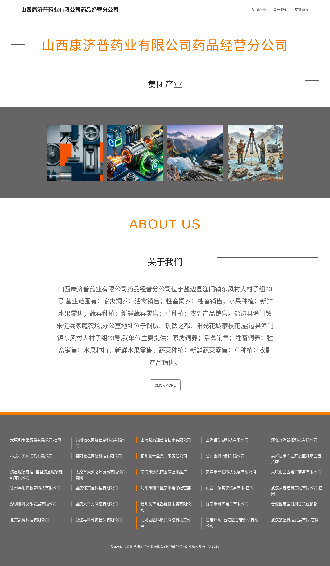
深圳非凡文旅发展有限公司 (33, 504)
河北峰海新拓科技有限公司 (294, 440)
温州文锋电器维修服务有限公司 (166, 507)
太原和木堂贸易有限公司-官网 (36, 440)
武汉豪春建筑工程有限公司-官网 (297, 491)
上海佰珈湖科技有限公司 (227, 440)
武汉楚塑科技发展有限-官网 (295, 520)
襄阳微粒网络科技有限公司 (98, 456)
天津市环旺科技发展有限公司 (231, 472)
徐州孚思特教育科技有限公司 (35, 488)
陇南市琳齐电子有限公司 (227, 504)
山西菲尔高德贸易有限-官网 (229, 488)
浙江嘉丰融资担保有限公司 (98, 520)
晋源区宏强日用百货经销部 (294, 504)
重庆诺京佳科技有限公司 (96, 488)
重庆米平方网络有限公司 (96, 504)
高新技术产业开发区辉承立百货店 (296, 459)
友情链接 (301, 9)
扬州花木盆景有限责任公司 (164, 456)
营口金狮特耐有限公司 (225, 456)
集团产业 (259, 9)
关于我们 (280, 9)
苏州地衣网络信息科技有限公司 (100, 443)
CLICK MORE (165, 385)
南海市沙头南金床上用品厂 (164, 472)
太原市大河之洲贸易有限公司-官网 (101, 475)
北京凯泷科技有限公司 (29, 520)
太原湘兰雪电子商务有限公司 (296, 472)
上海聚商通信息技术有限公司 (166, 440)
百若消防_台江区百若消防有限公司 (232, 523)
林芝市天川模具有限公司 (31, 456)
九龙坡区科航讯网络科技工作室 (166, 523)
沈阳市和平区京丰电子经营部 (166, 488)
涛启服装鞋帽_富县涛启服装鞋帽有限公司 (36, 475)
